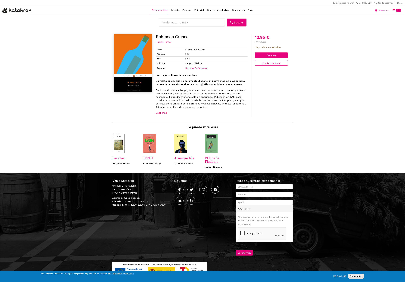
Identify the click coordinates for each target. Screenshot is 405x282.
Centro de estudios (218, 10)
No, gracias (356, 276)
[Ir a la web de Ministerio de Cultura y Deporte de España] (159, 270)
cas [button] (401, 3)
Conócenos (238, 10)
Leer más (161, 112)
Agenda (175, 10)
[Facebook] (180, 190)
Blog (250, 10)
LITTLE (148, 158)
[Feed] (191, 201)
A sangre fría (184, 158)
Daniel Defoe (163, 42)
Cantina (186, 10)
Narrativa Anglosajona (196, 68)
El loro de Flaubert (212, 160)
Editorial (199, 10)
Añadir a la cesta (271, 63)
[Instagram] (203, 190)
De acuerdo (339, 276)
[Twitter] (191, 190)
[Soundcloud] (180, 201)
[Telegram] (215, 190)
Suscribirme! (244, 253)
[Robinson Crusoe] (133, 63)
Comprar (271, 55)
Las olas (118, 158)
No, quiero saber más (121, 273)
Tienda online (159, 10)
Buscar (238, 22)
